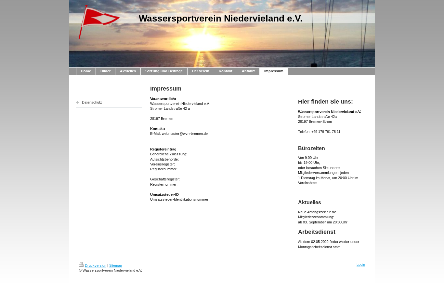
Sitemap (115, 265)
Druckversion (95, 265)
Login (361, 264)
